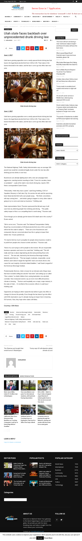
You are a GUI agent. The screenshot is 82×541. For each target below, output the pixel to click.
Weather (46, 21)
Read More (48, 538)
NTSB (29, 321)
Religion (7, 21)
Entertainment (47, 16)
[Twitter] (76, 1)
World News (36, 21)
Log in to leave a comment (12, 442)
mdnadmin (9, 40)
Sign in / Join (23, 1)
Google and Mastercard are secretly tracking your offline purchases (45, 483)
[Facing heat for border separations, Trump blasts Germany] (8, 475)
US (5, 324)
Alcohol (12, 312)
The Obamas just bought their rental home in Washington (14, 349)
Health (58, 16)
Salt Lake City (36, 321)
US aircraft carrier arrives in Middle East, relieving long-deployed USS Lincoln (65, 98)
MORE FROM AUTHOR (27, 376)
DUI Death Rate (36, 314)
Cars (6, 314)
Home (6, 26)
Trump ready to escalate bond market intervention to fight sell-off (66, 88)
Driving (12, 314)
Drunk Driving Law (21, 314)
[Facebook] (73, 1)
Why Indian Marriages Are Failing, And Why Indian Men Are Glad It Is (66, 63)
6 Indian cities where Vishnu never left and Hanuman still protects (67, 80)
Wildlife (54, 21)
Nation (22, 317)
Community (17, 16)
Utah (14, 324)
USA (10, 324)
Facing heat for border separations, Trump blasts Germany (20, 475)
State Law (45, 321)
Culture (27, 16)
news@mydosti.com (37, 531)
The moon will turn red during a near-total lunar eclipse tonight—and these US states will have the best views (66, 45)
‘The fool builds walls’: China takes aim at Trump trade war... (20, 483)
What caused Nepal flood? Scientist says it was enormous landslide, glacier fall (66, 55)
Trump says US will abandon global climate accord (41, 349)
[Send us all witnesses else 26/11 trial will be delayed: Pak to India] (34, 465)
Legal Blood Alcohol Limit (12, 317)
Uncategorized (13, 26)
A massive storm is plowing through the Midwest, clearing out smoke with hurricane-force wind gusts (44, 420)
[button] (75, 17)
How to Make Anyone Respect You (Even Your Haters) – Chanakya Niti (65, 72)
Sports (16, 21)
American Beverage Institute (24, 312)
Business (7, 16)
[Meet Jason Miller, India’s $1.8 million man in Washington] (11, 385)
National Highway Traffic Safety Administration (18, 319)
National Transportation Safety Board (15, 321)
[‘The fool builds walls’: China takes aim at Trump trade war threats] (8, 483)
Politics (65, 16)
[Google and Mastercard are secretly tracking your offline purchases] (34, 483)
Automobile (37, 312)
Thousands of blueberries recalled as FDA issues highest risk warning (67, 117)
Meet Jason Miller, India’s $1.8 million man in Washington (11, 394)
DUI (29, 314)
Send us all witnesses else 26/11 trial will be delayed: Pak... (45, 465)
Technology (25, 21)
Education (36, 16)
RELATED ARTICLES (11, 376)
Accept (40, 538)
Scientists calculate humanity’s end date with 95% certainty (66, 125)
